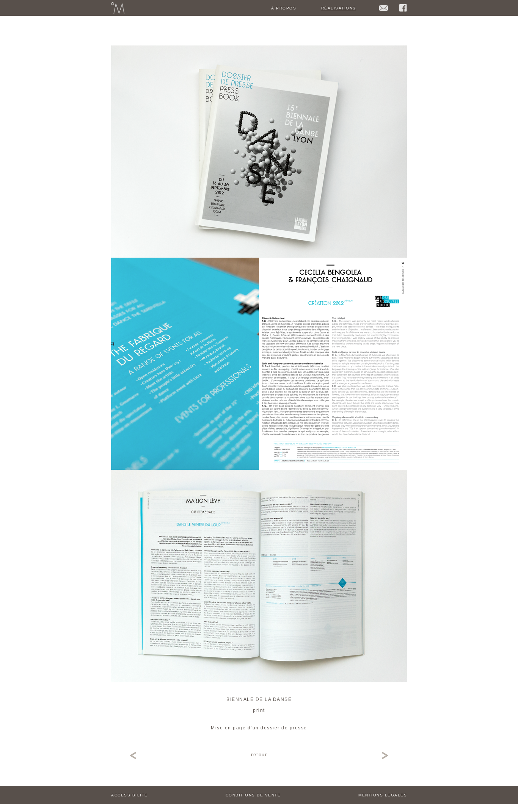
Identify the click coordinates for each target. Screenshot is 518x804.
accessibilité (129, 795)
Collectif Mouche (117, 8)
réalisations (338, 8)
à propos (283, 8)
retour (259, 754)
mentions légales (382, 795)
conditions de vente (253, 795)
